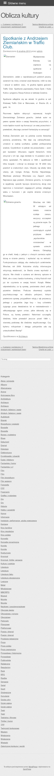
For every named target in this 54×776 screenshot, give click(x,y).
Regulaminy (5, 667)
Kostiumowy (6, 552)
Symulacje (5, 696)
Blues (3, 438)
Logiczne (4, 581)
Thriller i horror (7, 721)
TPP (2, 724)
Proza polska (6, 646)
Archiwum (23, 336)
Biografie (4, 427)
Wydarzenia (5, 735)
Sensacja (4, 681)
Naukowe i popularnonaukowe (13, 606)
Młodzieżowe (6, 588)
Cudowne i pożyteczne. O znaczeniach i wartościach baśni (13, 25)
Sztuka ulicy (6, 699)
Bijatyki (4, 420)
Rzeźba (4, 678)
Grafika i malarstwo (8, 495)
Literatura (4, 567)
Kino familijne (6, 527)
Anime (3, 391)
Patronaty (5, 620)
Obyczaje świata (7, 610)
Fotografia (5, 484)
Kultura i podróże (8, 563)
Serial (3, 685)
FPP (2, 488)
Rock (3, 671)
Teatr (3, 710)
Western (4, 731)
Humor (3, 513)
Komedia (4, 538)
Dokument (5, 441)
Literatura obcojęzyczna (10, 577)
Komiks (4, 545)
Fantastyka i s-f (7, 466)
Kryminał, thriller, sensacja (11, 560)
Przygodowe (6, 656)
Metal (3, 585)
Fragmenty (5, 492)
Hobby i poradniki (8, 509)
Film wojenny (6, 481)
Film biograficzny (7, 477)
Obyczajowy (5, 617)
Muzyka (4, 599)
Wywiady (4, 742)
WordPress (33, 766)
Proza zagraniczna (8, 649)
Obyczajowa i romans (9, 613)
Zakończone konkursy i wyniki (13, 746)
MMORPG (5, 592)
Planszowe (5, 624)
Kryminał (4, 556)
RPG (3, 674)
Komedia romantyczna (10, 542)
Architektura (6, 398)
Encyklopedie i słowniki (10, 456)
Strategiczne (6, 692)
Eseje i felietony (7, 459)
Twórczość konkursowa (10, 728)
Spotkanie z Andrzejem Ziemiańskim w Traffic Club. (25, 42)
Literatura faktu (7, 574)
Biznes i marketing (8, 434)
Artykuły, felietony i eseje (11, 409)
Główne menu (17, 3)
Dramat (4, 445)
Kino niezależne (7, 531)
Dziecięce (4, 449)
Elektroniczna (6, 452)
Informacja (5, 517)
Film (2, 470)
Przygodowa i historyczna (11, 653)
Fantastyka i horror (8, 463)
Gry (2, 499)
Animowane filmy (8, 395)
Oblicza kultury (20, 14)
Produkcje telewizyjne (9, 638)
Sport (3, 688)
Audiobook (5, 416)
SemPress (27, 769)
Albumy (4, 384)
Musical (4, 595)
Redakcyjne (5, 663)
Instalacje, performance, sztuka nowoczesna (19, 520)
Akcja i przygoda (7, 381)
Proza (3, 642)
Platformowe (6, 628)
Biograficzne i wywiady (10, 424)
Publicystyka (6, 660)
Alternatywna (6, 388)
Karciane (4, 524)
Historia (4, 506)
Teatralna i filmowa (8, 717)
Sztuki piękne (6, 703)
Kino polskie (6, 535)
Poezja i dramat (7, 631)
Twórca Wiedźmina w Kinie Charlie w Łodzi (42, 25)
